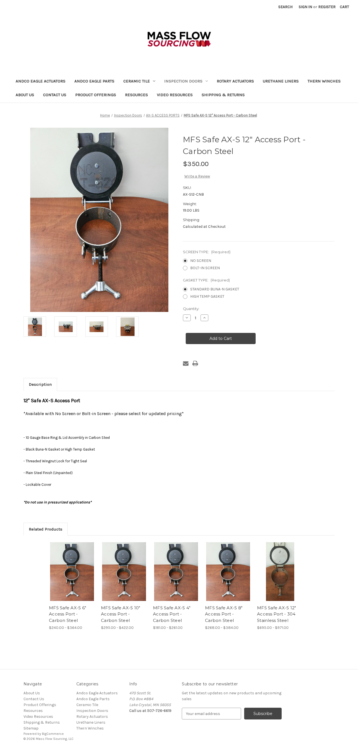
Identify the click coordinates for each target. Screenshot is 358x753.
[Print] (195, 363)
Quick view (67, 567)
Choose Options (72, 576)
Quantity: (191, 308)
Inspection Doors (183, 81)
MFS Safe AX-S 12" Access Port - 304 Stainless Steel (276, 614)
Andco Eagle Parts (94, 81)
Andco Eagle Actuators (40, 81)
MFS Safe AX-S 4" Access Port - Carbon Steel (171, 614)
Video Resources (175, 94)
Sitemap (31, 728)
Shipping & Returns (223, 94)
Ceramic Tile (136, 81)
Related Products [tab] (45, 529)
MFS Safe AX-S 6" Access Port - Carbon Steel (67, 614)
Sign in (305, 6)
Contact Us (54, 94)
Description (40, 384)
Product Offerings (95, 94)
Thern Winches (324, 81)
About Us (25, 94)
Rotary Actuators (235, 81)
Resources (136, 94)
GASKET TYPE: (206, 280)
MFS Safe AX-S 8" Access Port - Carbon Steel (223, 614)
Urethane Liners (281, 81)
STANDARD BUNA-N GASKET (214, 289)
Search (285, 6)
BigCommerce (53, 734)
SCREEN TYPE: (206, 252)
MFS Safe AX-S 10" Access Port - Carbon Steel (120, 614)
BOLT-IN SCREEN (205, 268)
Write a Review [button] (197, 176)
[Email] (186, 363)
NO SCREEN (200, 260)
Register (327, 6)
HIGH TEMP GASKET (207, 296)
